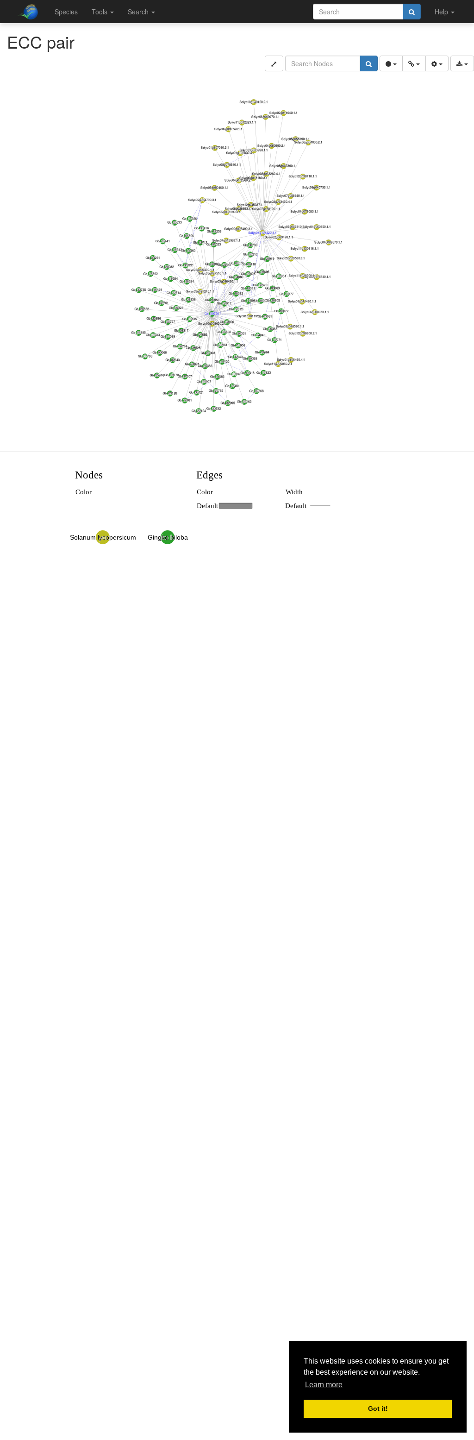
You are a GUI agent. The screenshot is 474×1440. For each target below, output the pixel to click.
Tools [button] (100, 11)
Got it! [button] (378, 1408)
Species (66, 11)
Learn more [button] (324, 1385)
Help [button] (442, 11)
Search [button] (139, 11)
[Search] (412, 11)
